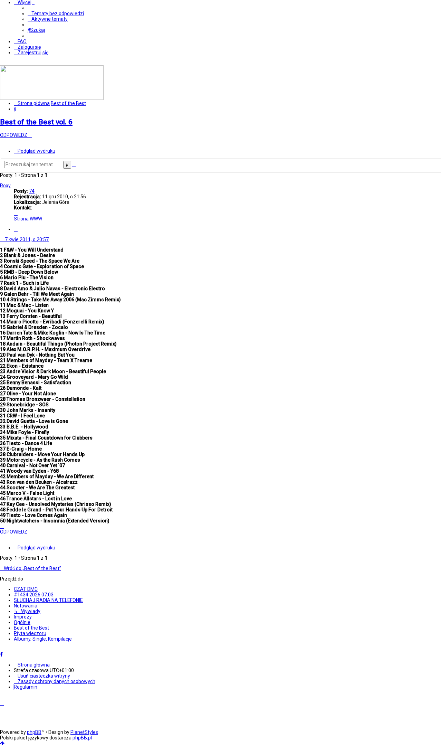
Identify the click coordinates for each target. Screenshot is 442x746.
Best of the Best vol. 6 (36, 122)
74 (32, 191)
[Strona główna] (52, 98)
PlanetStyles (84, 732)
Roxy (5, 185)
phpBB (34, 732)
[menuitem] (56, 13)
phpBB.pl (82, 737)
